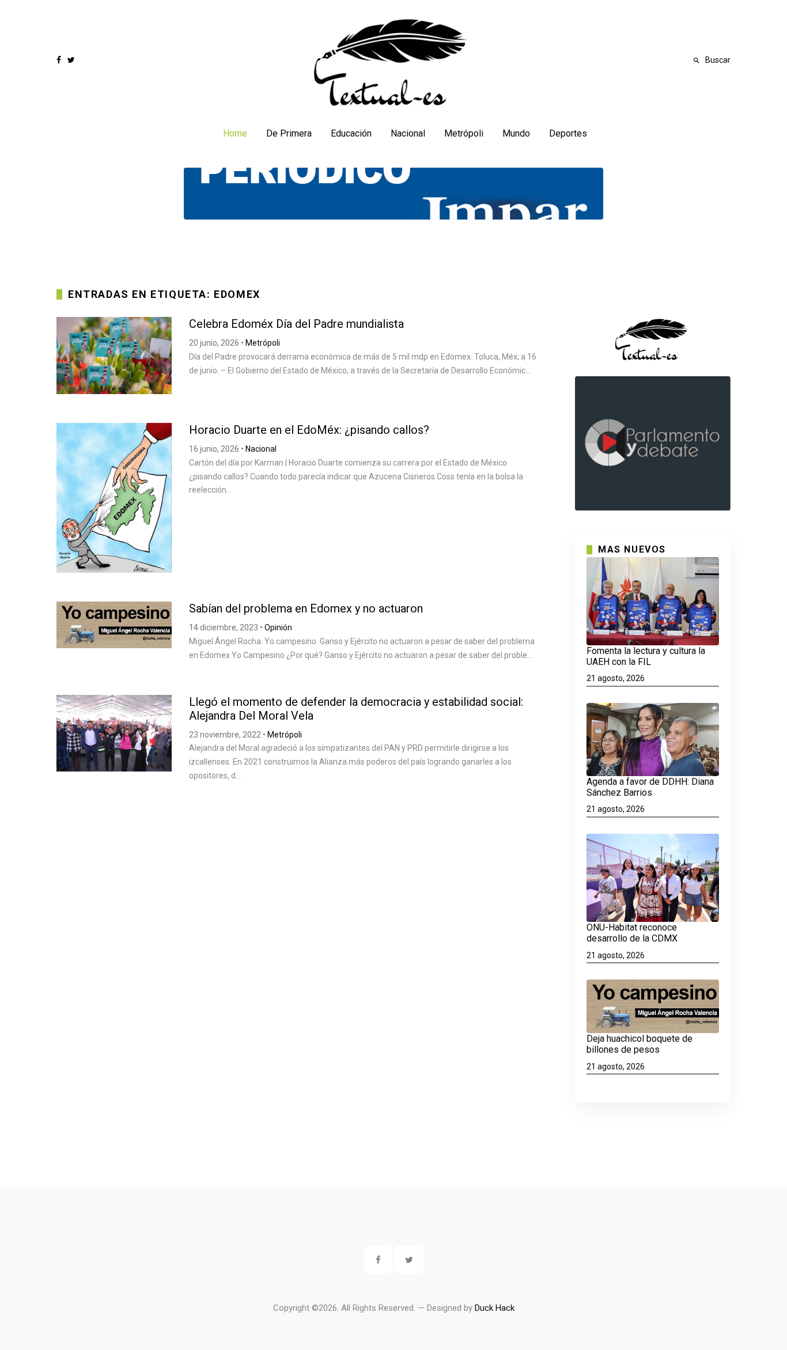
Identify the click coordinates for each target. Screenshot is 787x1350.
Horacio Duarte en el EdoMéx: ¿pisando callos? (309, 430)
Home (235, 133)
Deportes (568, 133)
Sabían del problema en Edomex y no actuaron (306, 608)
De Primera (289, 133)
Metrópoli (463, 133)
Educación (351, 133)
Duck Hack (494, 1308)
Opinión (278, 627)
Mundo (516, 133)
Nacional (408, 133)
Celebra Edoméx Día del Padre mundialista (296, 324)
